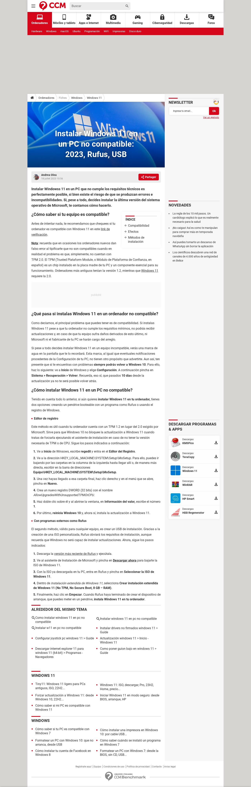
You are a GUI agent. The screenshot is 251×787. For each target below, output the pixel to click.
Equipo (97, 766)
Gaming (138, 23)
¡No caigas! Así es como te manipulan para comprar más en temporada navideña (195, 232)
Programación (92, 31)
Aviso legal (170, 766)
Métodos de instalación (136, 240)
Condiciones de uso (114, 766)
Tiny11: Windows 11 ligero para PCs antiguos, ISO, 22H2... (60, 686)
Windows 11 (94, 97)
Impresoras (119, 31)
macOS (64, 31)
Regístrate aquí (83, 766)
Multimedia (113, 23)
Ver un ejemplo (211, 117)
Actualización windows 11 (118, 638)
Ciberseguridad (162, 23)
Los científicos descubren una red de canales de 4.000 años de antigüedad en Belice (195, 256)
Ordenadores (46, 97)
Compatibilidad (138, 225)
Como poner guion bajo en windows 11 (127, 649)
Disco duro (135, 31)
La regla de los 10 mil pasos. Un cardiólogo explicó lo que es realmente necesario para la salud (195, 217)
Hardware (36, 31)
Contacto (157, 766)
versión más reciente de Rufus (75, 554)
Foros (211, 23)
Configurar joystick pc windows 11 (59, 638)
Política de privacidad (138, 766)
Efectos (133, 232)
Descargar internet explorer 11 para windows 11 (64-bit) (59, 651)
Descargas (187, 23)
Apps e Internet (89, 23)
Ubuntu (76, 31)
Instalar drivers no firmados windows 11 (127, 628)
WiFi (106, 31)
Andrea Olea (49, 174)
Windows (51, 31)
